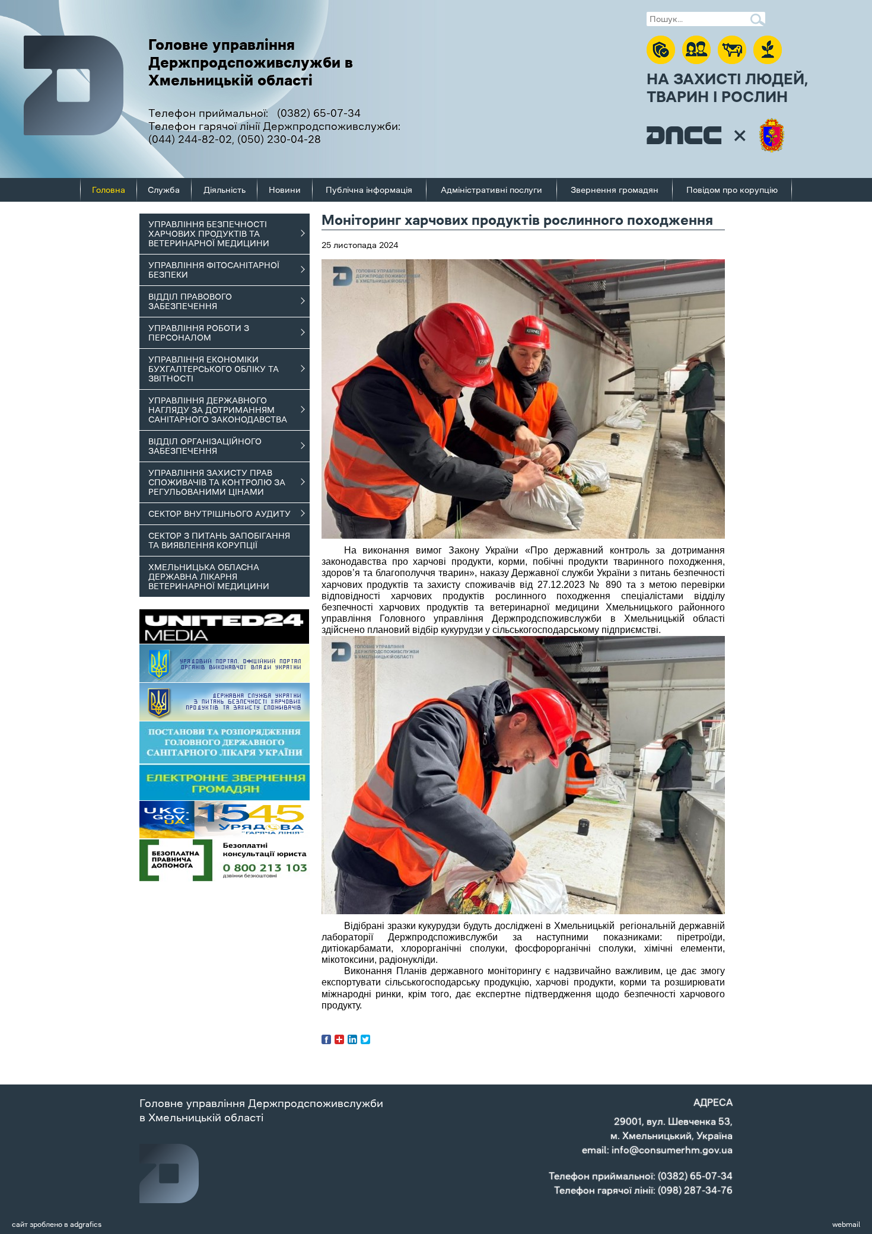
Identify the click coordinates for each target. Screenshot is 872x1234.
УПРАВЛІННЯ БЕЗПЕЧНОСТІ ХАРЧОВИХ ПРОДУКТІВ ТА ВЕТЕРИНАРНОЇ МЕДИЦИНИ (208, 233)
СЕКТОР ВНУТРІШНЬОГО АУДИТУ (219, 514)
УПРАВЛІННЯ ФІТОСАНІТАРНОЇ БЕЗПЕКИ (213, 270)
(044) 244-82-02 (190, 139)
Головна (108, 190)
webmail (846, 1224)
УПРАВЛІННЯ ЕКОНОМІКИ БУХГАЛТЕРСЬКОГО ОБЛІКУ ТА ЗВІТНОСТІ (213, 369)
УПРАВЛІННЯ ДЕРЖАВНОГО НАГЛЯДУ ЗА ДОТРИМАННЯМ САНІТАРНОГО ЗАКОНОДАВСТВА (217, 410)
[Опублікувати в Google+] (339, 1039)
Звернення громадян (614, 190)
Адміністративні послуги (491, 190)
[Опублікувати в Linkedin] (352, 1039)
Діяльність (224, 190)
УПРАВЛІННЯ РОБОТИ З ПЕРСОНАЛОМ (198, 333)
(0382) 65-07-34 (319, 113)
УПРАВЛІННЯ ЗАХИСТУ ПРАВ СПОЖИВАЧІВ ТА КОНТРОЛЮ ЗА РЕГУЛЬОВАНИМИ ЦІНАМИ (216, 482)
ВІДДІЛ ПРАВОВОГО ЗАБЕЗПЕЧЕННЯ (190, 301)
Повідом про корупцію (732, 190)
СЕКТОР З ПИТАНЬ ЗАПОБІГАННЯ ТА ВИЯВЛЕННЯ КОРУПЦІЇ (219, 540)
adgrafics (85, 1224)
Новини (285, 190)
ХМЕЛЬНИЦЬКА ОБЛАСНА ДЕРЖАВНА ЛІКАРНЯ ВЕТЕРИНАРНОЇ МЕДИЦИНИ (208, 576)
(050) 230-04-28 (279, 139)
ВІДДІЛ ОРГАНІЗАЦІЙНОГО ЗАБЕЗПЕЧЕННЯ (205, 446)
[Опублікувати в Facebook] (326, 1039)
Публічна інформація (369, 190)
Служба (164, 190)
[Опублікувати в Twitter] (365, 1039)
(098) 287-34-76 (695, 1190)
